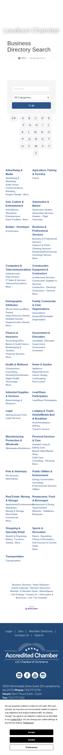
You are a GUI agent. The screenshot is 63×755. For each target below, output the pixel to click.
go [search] (33, 105)
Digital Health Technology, (12, 380)
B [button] (29, 118)
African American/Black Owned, (17, 311)
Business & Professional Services (40, 231)
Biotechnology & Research (14, 402)
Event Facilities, (14, 219)
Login (8, 631)
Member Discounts (40, 588)
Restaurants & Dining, (43, 504)
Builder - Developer (17, 227)
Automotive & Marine (40, 204)
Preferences (31, 747)
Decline (31, 740)
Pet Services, (12, 475)
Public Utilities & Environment (42, 473)
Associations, (39, 313)
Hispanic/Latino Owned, (18, 322)
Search (39, 635)
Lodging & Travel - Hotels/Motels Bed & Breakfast (43, 415)
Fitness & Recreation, (43, 539)
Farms (35, 178)
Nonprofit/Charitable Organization (42, 318)
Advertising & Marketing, (12, 180)
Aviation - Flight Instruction (40, 218)
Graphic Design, (14, 194)
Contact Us (31, 594)
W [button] (36, 146)
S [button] (42, 139)
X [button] (43, 146)
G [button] (30, 125)
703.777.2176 (32, 690)
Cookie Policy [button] (16, 719)
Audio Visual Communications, (14, 186)
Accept (31, 732)
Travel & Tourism (40, 429)
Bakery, (9, 539)
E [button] (49, 118)
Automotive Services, (43, 213)
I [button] (42, 125)
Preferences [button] (28, 723)
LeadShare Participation (40, 394)
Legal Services (13, 418)
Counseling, (12, 372)
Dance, (36, 536)
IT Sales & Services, (16, 280)
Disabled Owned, (14, 319)
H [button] (37, 125)
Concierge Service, (42, 255)
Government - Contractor (39, 349)
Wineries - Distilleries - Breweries (43, 512)
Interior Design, (40, 375)
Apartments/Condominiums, (20, 504)
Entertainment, (13, 216)
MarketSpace (46, 591)
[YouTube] (35, 677)
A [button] (23, 118)
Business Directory (21, 585)
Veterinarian (12, 479)
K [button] (23, 132)
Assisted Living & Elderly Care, (41, 446)
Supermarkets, (39, 507)
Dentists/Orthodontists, (17, 375)
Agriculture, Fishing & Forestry (44, 172)
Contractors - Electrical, (44, 287)
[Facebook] (27, 677)
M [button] (35, 132)
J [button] (48, 125)
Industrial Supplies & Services (17, 394)
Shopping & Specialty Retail (15, 530)
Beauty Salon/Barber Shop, (42, 452)
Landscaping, (39, 378)
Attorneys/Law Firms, (16, 415)
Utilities (36, 489)
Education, (49, 341)
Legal (9, 411)
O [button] (49, 132)
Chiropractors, (13, 368)
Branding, (11, 191)
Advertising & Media (14, 172)
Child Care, (38, 457)
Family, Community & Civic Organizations (44, 305)
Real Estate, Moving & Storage (18, 498)
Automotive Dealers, (42, 210)
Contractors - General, (43, 290)
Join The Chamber (37, 598)
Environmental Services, (44, 486)
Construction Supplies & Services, (44, 282)
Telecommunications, (16, 283)
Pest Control (38, 381)
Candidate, (37, 341)
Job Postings (17, 594)
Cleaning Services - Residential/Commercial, (44, 250)
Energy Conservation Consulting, (43, 481)
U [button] (23, 146)
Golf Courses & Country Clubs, (44, 544)
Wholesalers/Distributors (18, 448)
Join (20, 631)
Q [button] (29, 139)
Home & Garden (42, 364)
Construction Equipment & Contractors (40, 269)
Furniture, (19, 539)
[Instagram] (43, 677)
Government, (39, 344)
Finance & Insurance (12, 335)
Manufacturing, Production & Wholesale (15, 440)
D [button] (42, 118)
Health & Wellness (17, 364)
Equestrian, (46, 536)
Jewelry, (10, 542)
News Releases (41, 585)
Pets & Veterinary (16, 471)
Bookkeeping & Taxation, (13, 349)
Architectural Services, (43, 277)
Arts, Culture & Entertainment (15, 204)
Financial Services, (15, 354)
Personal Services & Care (43, 438)
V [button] (29, 146)
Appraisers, (11, 507)
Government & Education (41, 335)
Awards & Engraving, (16, 536)
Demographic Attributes (14, 303)
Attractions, (11, 213)
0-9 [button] (14, 118)
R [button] (36, 139)
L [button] (29, 132)
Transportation (15, 556)
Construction (12, 231)
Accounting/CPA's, (15, 341)
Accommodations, (41, 422)
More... (26, 194)
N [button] (42, 132)
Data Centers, (13, 277)
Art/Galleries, (12, 210)
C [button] (36, 118)
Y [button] (49, 146)
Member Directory (41, 631)
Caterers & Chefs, (41, 245)
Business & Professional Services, (44, 240)
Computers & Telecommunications (18, 267)
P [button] (23, 139)
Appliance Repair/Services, (40, 370)
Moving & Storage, (15, 511)
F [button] (23, 125)
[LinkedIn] (19, 677)
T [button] (49, 139)
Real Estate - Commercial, (12, 516)
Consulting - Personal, (43, 461)
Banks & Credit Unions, (17, 344)
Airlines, (36, 426)
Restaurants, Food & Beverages (43, 498)
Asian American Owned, (18, 315)
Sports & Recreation (39, 530)
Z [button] (36, 153)
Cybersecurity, (13, 273)
